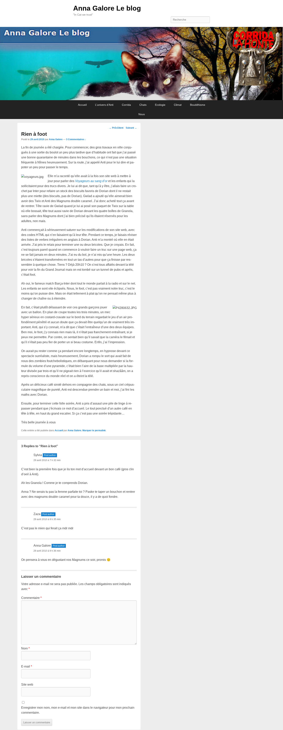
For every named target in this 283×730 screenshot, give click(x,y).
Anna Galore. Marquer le (81, 430)
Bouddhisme (197, 104)
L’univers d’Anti (104, 104)
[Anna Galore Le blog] (141, 63)
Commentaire (31, 597)
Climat (178, 104)
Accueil (82, 104)
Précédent (116, 128)
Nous (141, 114)
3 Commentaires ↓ (76, 139)
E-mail (26, 666)
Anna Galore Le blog (107, 8)
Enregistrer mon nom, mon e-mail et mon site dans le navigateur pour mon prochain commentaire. (77, 710)
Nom (25, 648)
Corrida (126, 104)
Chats (143, 104)
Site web (27, 684)
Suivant (131, 128)
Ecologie (160, 104)
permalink (100, 430)
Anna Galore (56, 139)
